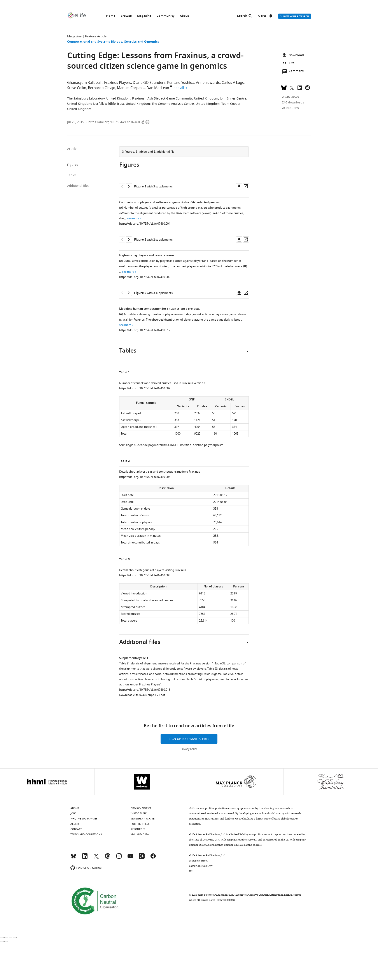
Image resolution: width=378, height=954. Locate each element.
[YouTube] (130, 858)
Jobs (73, 813)
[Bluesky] (73, 858)
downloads (293, 102)
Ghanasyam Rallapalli (84, 82)
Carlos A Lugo (233, 82)
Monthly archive (143, 818)
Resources (138, 829)
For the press (140, 824)
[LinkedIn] (85, 858)
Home (110, 16)
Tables (72, 175)
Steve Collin (76, 88)
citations (290, 108)
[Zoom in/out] (15, 937)
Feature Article (96, 36)
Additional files (78, 185)
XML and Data (140, 834)
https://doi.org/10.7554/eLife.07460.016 (144, 690)
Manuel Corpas (129, 88)
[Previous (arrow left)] (2, 941)
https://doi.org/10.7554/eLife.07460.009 (144, 277)
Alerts (262, 16)
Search (242, 16)
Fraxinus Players (117, 82)
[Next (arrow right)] (6, 941)
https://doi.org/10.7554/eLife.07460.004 (144, 224)
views (290, 97)
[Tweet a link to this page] (291, 87)
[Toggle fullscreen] (10, 937)
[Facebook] (153, 858)
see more (133, 218)
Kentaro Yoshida (180, 82)
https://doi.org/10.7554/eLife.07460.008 (144, 575)
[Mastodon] (108, 858)
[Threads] (142, 858)
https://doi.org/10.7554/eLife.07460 (114, 122)
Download (296, 55)
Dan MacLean (158, 88)
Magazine (144, 16)
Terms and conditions (86, 834)
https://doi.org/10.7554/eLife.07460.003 (144, 477)
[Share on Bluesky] (284, 87)
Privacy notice (189, 749)
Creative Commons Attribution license (270, 894)
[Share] (6, 937)
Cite (291, 63)
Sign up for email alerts (189, 739)
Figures (72, 164)
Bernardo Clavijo (101, 88)
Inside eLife (139, 813)
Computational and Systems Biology (94, 41)
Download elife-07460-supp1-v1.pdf (142, 695)
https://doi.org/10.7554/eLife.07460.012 (144, 330)
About (184, 16)
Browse (126, 16)
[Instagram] (119, 858)
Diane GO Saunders (149, 82)
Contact (76, 829)
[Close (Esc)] (2, 937)
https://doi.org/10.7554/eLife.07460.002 (144, 388)
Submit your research (294, 16)
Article (72, 149)
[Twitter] (96, 858)
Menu (98, 16)
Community (166, 16)
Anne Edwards (208, 82)
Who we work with (83, 818)
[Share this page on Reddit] (307, 87)
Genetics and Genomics (141, 41)
